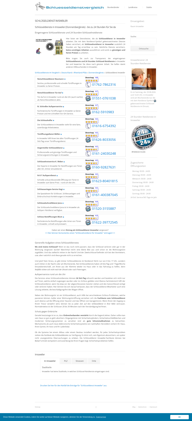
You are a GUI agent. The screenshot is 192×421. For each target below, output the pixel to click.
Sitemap (37, 407)
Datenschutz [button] (101, 417)
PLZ (65, 361)
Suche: (133, 36)
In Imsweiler (50, 361)
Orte (94, 361)
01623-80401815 (104, 181)
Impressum (153, 407)
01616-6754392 (103, 126)
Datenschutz (142, 407)
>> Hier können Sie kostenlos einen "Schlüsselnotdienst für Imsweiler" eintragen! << (80, 233)
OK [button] (179, 417)
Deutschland (66, 72)
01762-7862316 (103, 84)
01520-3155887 (103, 208)
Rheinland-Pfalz (80, 72)
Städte (149, 7)
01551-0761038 (103, 98)
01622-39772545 (104, 222)
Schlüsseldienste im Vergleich (47, 72)
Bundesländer (113, 7)
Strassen (80, 361)
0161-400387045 (104, 194)
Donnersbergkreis (96, 72)
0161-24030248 (103, 153)
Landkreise (132, 7)
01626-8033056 (103, 139)
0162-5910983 (102, 112)
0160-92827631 (103, 167)
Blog (133, 407)
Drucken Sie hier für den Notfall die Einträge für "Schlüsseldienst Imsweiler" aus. (73, 385)
